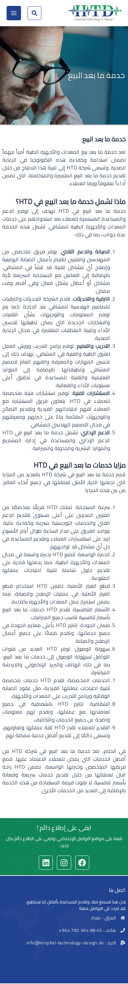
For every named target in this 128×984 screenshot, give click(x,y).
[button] (34, 13)
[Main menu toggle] (14, 13)
